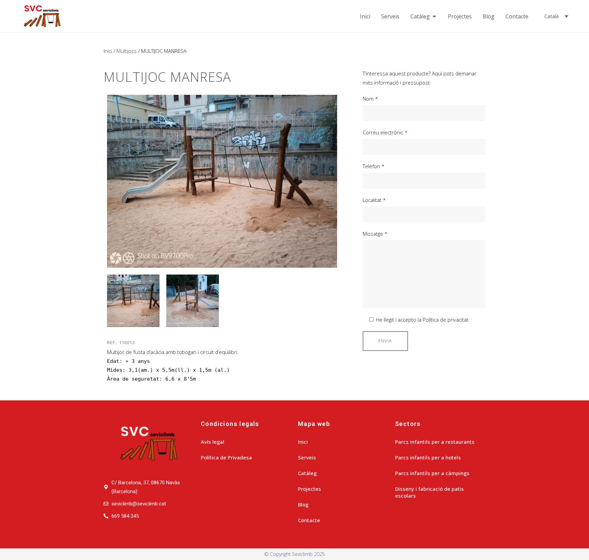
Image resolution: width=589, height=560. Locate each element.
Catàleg (307, 473)
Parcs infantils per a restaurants (434, 441)
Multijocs (127, 50)
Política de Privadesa (226, 457)
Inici (108, 50)
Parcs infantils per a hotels (428, 457)
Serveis (307, 457)
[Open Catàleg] (434, 16)
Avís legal (212, 441)
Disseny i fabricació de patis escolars (429, 492)
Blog (303, 504)
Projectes (309, 488)
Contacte (309, 520)
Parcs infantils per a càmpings (432, 473)
